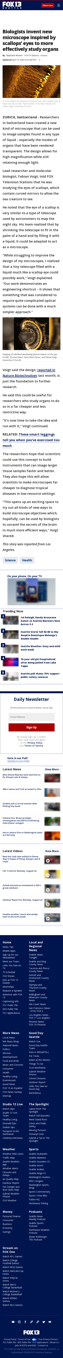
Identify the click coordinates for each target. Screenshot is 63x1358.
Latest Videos (13, 851)
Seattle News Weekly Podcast (37, 1218)
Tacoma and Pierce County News (39, 970)
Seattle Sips (9, 1127)
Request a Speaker (12, 990)
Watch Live (48, 5)
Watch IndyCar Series (10, 1279)
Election (7, 1053)
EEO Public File (10, 1009)
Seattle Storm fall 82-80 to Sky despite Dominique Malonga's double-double (39, 635)
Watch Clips (9, 1108)
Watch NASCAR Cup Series (13, 1272)
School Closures (37, 1078)
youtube (13, 1321)
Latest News (12, 769)
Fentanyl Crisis (36, 1134)
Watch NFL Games (12, 1256)
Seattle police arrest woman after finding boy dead (20, 805)
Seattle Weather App (11, 1163)
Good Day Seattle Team (38, 1047)
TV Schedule (9, 972)
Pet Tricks (34, 1056)
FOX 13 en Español (12, 1088)
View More (52, 769)
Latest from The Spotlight (37, 1110)
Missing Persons (37, 1130)
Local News (9, 1037)
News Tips (8, 946)
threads (37, 1321)
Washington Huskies (39, 1177)
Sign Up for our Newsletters (10, 956)
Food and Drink (11, 1060)
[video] (52, 859)
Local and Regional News (36, 946)
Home (7, 942)
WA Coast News (37, 1004)
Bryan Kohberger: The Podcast (38, 1238)
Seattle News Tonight (36, 956)
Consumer (8, 1068)
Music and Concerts (13, 1064)
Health (27, 560)
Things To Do (36, 1063)
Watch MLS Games (13, 1305)
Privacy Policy (34, 742)
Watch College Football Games (11, 1262)
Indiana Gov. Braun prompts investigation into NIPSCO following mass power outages (21, 820)
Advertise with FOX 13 (12, 996)
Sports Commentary (39, 1191)
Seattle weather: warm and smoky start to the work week (20, 915)
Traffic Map (9, 1157)
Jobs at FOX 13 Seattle (10, 981)
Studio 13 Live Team (10, 1114)
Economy (7, 1227)
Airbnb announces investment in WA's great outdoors (22, 886)
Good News (9, 1084)
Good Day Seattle (36, 1035)
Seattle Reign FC (37, 1173)
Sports (33, 1149)
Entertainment (10, 1056)
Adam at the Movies (39, 1059)
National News (10, 1045)
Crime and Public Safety (37, 1125)
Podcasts (35, 1212)
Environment (9, 1080)
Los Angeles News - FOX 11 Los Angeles (39, 1016)
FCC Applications (11, 1012)
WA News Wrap (11, 1041)
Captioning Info (11, 1001)
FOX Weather (9, 1200)
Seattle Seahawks (38, 1153)
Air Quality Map (11, 1179)
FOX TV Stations (32, 55)
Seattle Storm (36, 1165)
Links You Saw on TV (12, 967)
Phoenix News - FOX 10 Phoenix (37, 1023)
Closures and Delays (9, 1174)
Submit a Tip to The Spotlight (39, 1139)
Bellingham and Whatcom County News (38, 997)
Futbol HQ (34, 1199)
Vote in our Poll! (17, 758)
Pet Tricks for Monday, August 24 (19, 870)
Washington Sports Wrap (39, 1186)
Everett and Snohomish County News (39, 977)
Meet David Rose (38, 1119)
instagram (19, 1321)
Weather (9, 1149)
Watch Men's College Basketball (12, 1286)
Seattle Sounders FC (39, 1161)
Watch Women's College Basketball (12, 1293)
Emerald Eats (9, 1123)
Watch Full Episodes (39, 1115)
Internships (8, 986)
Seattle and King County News (37, 963)
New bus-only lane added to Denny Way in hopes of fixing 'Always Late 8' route (21, 859)
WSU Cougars (36, 1181)
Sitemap (7, 1095)
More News (11, 1033)
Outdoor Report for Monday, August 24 (22, 899)
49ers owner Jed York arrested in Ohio (22, 789)
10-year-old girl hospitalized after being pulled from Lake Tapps (38, 663)
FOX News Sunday (12, 1091)
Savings (6, 1231)
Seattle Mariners (37, 1157)
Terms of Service (33, 745)
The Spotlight (39, 1104)
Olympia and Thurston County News (38, 987)
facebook (25, 1321)
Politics (6, 1049)
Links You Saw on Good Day (38, 1088)
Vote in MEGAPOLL (39, 1052)
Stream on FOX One (10, 1250)
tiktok (31, 1321)
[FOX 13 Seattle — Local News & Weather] (12, 5)
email (49, 1321)
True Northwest (37, 1067)
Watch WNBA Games (10, 1300)
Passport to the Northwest (11, 1133)
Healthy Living (10, 1076)
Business (7, 1224)
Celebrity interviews (13, 1137)
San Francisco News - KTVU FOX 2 (39, 1010)
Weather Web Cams (13, 1153)
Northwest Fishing (38, 1203)
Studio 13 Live (13, 1104)
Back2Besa (35, 1092)
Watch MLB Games (13, 1267)
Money (7, 1212)
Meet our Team (11, 961)
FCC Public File (10, 1005)
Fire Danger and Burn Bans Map (11, 1188)
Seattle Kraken (36, 1169)
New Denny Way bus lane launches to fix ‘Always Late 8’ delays (21, 776)
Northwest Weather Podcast (39, 1231)
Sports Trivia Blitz (38, 1195)
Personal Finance (12, 1216)
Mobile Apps (9, 950)
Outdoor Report (37, 1082)
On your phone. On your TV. (24, 576)
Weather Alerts (10, 1168)
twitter (43, 1321)
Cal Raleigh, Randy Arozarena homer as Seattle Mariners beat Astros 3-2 (40, 621)
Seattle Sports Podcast (36, 1225)
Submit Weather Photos (37, 1073)
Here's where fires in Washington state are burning (22, 834)
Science (44, 55)
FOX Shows (9, 976)
